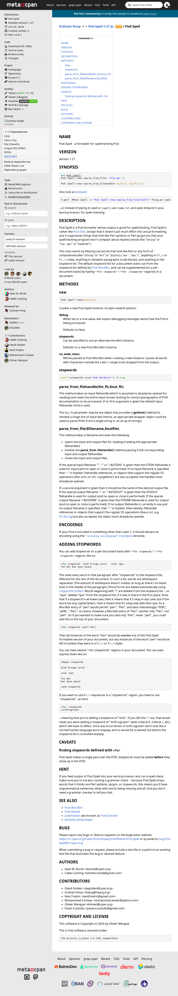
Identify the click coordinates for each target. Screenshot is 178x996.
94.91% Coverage (18, 105)
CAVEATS (66, 91)
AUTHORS (67, 114)
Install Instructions (19, 196)
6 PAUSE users (12, 278)
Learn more (150, 13)
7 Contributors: (16, 335)
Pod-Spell (13, 18)
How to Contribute (19, 81)
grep (11, 220)
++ (119, 26)
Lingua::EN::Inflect (15, 148)
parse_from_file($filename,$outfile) (86, 78)
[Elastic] (146, 967)
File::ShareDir (12, 144)
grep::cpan (75, 5)
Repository (14, 73)
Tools (106, 5)
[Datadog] (109, 967)
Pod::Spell (73, 175)
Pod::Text (79, 231)
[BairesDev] (65, 967)
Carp (7, 136)
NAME (64, 43)
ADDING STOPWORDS (74, 87)
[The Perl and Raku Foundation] (144, 983)
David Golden (17, 344)
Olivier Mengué (19, 360)
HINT (64, 100)
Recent (88, 5)
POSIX (7, 152)
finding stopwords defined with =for (86, 96)
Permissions (15, 188)
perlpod (70, 820)
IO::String (65, 516)
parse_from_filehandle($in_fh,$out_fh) (88, 74)
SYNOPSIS (67, 51)
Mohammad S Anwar (22, 355)
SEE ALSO (66, 105)
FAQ (97, 5)
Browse (12, 54)
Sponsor (61, 5)
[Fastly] (105, 974)
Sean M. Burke (18, 293)
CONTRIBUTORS (70, 118)
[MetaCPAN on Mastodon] (39, 982)
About (50, 5)
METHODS (67, 60)
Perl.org (146, 959)
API (113, 5)
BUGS (64, 109)
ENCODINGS (68, 83)
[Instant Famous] (90, 983)
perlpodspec (84, 820)
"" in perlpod (108, 536)
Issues (12, 77)
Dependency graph (15, 169)
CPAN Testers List (14, 165)
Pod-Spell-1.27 (99, 26)
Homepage (14, 69)
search (12, 207)
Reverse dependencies (17, 161)
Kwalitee (13, 101)
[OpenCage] (130, 983)
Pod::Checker (109, 816)
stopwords (71, 69)
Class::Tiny (10, 140)
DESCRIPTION (69, 56)
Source (12, 50)
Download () (19, 46)
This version (15, 256)
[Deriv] (127, 967)
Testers (12, 93)
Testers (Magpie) (18, 97)
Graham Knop (18, 310)
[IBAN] (77, 983)
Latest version (16, 260)
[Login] (167, 5)
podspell (81, 192)
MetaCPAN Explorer (19, 184)
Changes (13, 58)
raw (20, 50)
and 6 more (10, 156)
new (67, 65)
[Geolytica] (65, 983)
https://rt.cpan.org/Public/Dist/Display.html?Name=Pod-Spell (99, 839)
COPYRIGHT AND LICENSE (76, 122)
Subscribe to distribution (22, 192)
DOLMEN (15, 327)
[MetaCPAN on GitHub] (27, 982)
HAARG (14, 322)
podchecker (72, 816)
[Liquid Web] (108, 983)
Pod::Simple (72, 812)
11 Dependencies (17, 131)
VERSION (66, 47)
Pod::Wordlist (101, 267)
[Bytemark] (89, 967)
